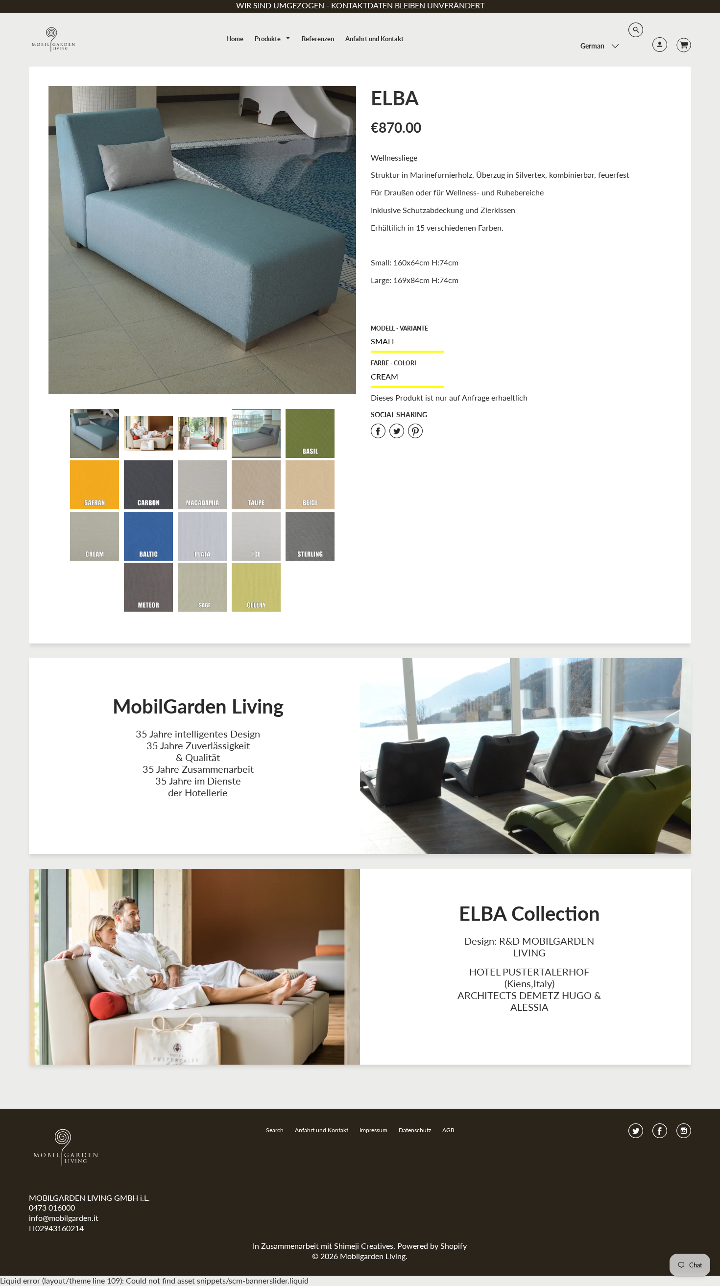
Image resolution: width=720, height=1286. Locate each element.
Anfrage (475, 397)
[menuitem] (234, 39)
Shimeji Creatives (363, 1245)
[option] (202, 240)
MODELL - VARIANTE (399, 328)
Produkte (268, 39)
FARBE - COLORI (393, 363)
